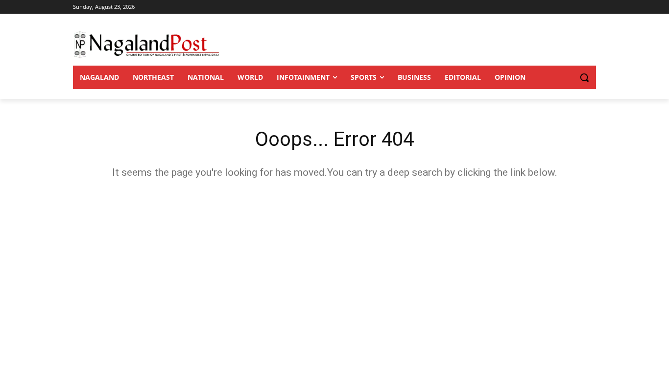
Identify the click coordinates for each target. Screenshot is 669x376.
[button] (564, 77)
